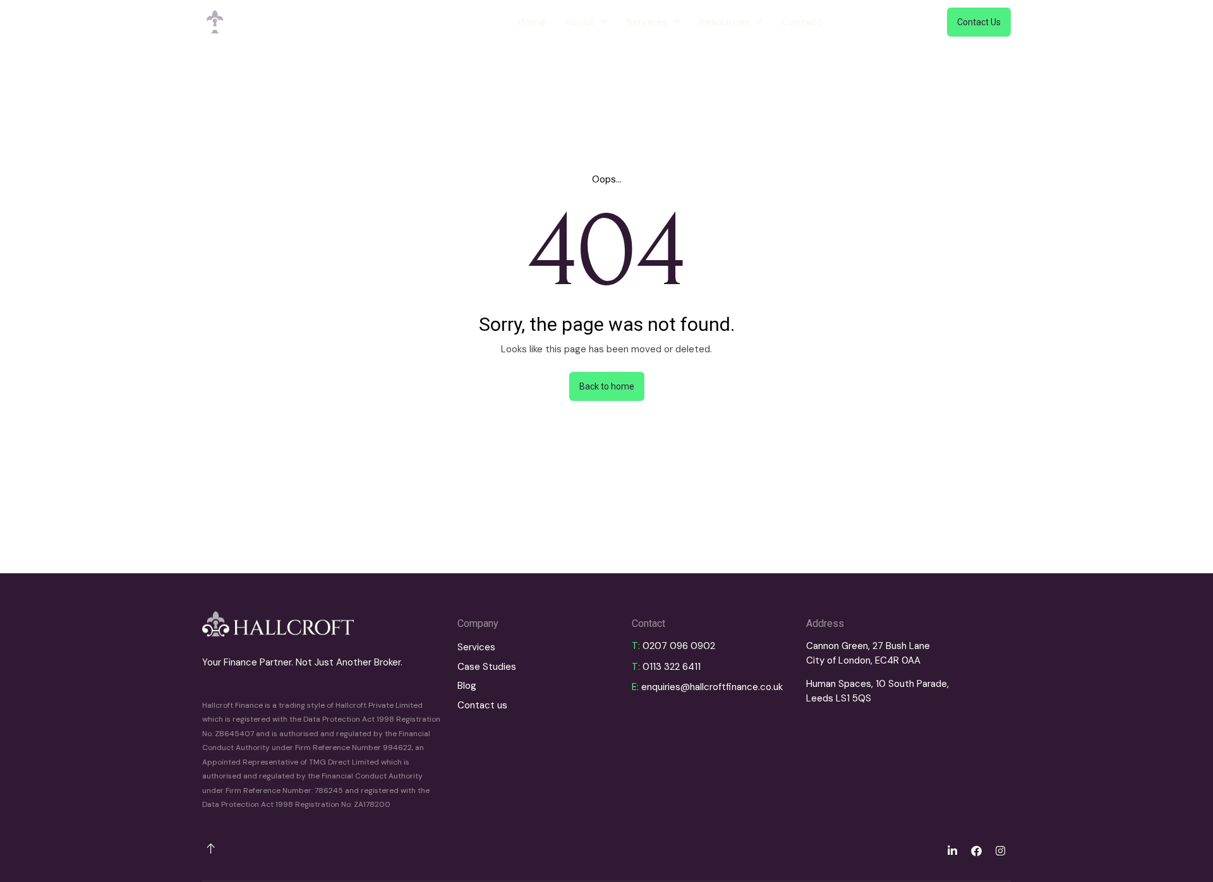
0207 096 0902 (679, 646)
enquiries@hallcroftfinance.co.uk (712, 687)
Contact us (482, 705)
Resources (724, 21)
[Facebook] (976, 850)
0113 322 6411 (672, 666)
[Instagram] (1000, 850)
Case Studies (486, 666)
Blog (466, 685)
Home (531, 21)
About (579, 21)
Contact (801, 21)
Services (646, 21)
